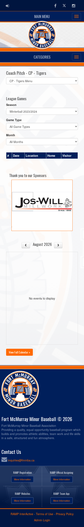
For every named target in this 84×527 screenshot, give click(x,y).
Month (10, 135)
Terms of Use (44, 514)
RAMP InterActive (22, 514)
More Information (22, 479)
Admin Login (42, 520)
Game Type (14, 120)
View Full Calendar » (19, 352)
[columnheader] (9, 155)
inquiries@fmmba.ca (21, 460)
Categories (42, 57)
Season (11, 105)
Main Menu (42, 16)
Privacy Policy (65, 514)
